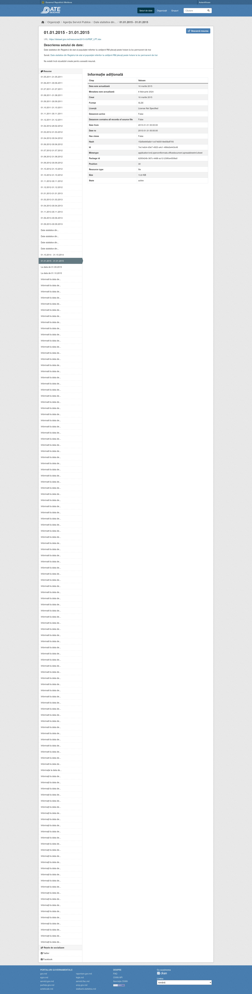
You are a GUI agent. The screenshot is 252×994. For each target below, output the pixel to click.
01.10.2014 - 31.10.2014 (52, 254)
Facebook (47, 959)
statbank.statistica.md (86, 988)
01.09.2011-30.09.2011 (52, 101)
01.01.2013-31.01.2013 (52, 193)
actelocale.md (46, 988)
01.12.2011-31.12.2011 (52, 119)
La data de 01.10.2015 (51, 273)
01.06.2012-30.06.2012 (52, 144)
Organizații (162, 10)
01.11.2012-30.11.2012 (52, 181)
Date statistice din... (105, 22)
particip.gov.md (47, 984)
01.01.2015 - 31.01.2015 (134, 22)
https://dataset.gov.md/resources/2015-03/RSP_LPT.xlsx (75, 39)
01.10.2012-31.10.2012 (52, 168)
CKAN (162, 973)
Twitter (46, 953)
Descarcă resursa (199, 30)
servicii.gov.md (47, 981)
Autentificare (204, 2)
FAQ (115, 973)
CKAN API (118, 977)
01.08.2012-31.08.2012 (52, 156)
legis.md (80, 977)
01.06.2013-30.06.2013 (52, 217)
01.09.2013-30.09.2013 (52, 223)
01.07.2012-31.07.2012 (52, 150)
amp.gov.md (81, 984)
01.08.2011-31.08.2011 (52, 95)
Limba (160, 978)
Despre (117, 969)
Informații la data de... (51, 776)
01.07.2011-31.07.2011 (52, 89)
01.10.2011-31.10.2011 (52, 107)
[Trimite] (208, 10)
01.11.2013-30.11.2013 (52, 211)
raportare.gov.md (84, 973)
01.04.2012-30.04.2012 (52, 138)
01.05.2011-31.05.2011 (52, 76)
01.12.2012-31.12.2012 (52, 187)
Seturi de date (145, 10)
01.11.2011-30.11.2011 (52, 113)
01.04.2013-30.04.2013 (52, 205)
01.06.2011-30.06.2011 (52, 82)
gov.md (43, 973)
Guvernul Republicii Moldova (58, 2)
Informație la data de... (51, 770)
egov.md (44, 977)
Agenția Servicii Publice (77, 22)
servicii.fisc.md (82, 981)
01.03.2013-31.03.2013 (52, 199)
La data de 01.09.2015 (51, 266)
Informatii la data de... (51, 279)
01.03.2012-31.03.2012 (52, 131)
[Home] (42, 22)
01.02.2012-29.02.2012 (52, 125)
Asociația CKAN (120, 981)
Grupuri (174, 10)
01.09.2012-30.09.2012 (52, 162)
